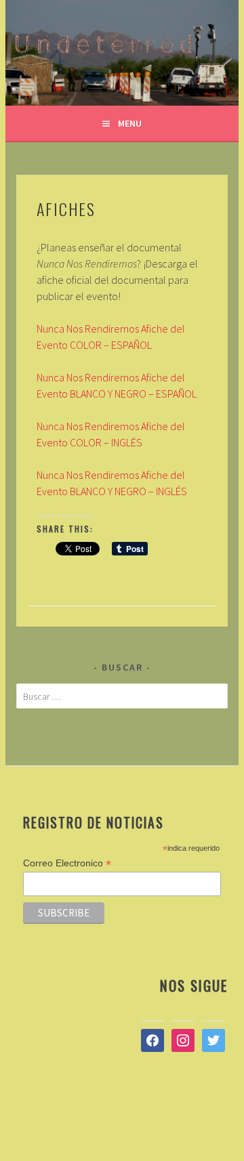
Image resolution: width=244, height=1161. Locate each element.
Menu (130, 123)
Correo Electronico (67, 863)
